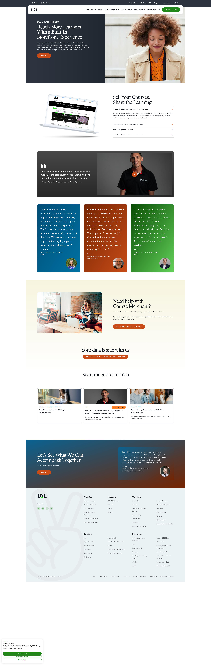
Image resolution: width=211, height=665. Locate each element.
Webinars (135, 562)
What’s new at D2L (145, 3)
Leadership (135, 501)
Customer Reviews (90, 505)
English (36, 3)
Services (110, 505)
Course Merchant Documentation (128, 327)
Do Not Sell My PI (114, 576)
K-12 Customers (89, 508)
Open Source (161, 520)
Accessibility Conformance (139, 576)
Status (94, 576)
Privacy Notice (103, 576)
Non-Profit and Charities (116, 542)
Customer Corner (89, 501)
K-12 (85, 538)
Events (134, 566)
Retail (110, 546)
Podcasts (135, 552)
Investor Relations (162, 501)
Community (165, 3)
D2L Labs (160, 508)
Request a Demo (171, 10)
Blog (133, 544)
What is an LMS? (162, 552)
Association (87, 549)
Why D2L (88, 497)
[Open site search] (159, 9)
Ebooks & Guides (137, 548)
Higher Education (89, 542)
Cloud (110, 508)
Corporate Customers (91, 518)
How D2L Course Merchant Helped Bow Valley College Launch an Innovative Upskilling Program (103, 412)
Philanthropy (136, 518)
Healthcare (87, 557)
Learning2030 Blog (163, 538)
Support (156, 3)
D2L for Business (89, 546)
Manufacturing (112, 538)
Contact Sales (133, 3)
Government (88, 553)
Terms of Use (126, 576)
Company (136, 497)
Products (112, 497)
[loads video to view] (134, 174)
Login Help (176, 3)
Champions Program (163, 505)
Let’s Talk (44, 55)
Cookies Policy (153, 576)
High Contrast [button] (47, 3)
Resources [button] (138, 9)
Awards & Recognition (139, 526)
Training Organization (115, 553)
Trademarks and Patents (165, 524)
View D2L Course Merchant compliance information (105, 357)
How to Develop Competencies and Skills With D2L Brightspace (147, 411)
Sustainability (136, 515)
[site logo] (34, 9)
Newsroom (135, 522)
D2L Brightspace (113, 501)
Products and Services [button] (108, 9)
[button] (5, 642)
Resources (137, 534)
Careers (134, 505)
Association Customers (91, 522)
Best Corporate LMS (163, 566)
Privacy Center (161, 512)
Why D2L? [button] (90, 9)
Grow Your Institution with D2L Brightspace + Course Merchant (54, 411)
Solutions (88, 534)
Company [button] (151, 9)
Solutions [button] (126, 9)
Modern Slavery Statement (167, 576)
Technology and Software (116, 549)
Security (159, 516)
